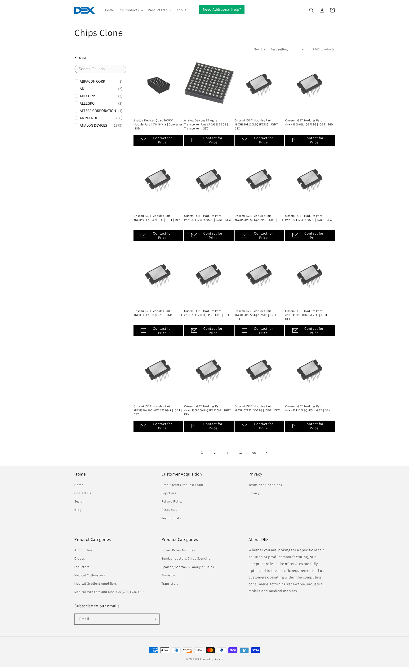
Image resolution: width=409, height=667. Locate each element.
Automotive (83, 550)
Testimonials (171, 518)
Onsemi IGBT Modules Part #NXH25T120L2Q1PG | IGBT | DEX (206, 313)
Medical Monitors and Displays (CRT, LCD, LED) (109, 592)
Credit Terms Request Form (182, 485)
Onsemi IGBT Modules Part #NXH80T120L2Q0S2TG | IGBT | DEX (157, 313)
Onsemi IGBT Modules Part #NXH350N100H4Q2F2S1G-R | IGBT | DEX (157, 410)
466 (253, 452)
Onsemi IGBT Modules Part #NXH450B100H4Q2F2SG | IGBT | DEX (307, 315)
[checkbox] (101, 81)
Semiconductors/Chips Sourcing (185, 558)
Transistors (169, 583)
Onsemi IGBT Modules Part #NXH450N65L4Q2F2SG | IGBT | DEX (309, 122)
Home (78, 485)
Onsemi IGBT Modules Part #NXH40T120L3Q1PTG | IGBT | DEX (157, 218)
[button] (131, 10)
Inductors (81, 567)
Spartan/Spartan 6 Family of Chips (187, 567)
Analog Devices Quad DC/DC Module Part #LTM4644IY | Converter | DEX (157, 124)
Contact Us (82, 493)
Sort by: (260, 49)
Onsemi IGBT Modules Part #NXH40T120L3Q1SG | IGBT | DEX (257, 408)
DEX (197, 659)
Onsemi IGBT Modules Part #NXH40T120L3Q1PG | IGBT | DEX (307, 408)
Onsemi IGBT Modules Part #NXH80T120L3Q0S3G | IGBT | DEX (308, 218)
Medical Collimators (89, 575)
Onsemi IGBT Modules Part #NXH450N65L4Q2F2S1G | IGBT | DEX (256, 315)
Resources (169, 509)
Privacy (254, 493)
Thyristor (168, 575)
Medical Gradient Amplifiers (95, 583)
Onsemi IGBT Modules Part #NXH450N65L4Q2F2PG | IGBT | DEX (259, 218)
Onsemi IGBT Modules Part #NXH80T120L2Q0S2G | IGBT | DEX (207, 218)
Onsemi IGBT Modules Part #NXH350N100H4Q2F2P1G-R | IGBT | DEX (208, 410)
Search (79, 501)
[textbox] (100, 69)
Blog (77, 509)
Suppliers (168, 493)
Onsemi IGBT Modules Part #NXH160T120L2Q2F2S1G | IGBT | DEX (257, 124)
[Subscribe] (154, 619)
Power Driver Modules (178, 550)
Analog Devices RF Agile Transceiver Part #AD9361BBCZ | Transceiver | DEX (206, 124)
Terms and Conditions (265, 485)
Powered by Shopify (211, 659)
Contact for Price (162, 140)
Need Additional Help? (222, 9)
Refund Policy (171, 501)
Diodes (79, 558)
